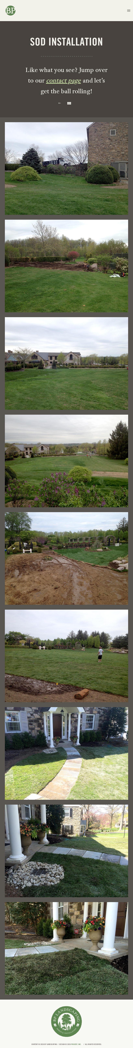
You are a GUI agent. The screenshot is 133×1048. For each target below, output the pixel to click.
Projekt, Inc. (76, 1044)
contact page (63, 80)
